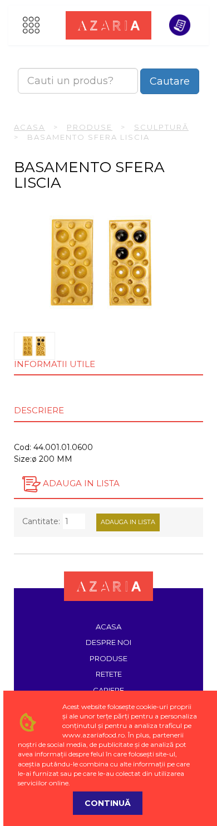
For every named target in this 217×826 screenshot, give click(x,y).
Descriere (39, 410)
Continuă (108, 803)
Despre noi (108, 642)
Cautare (170, 81)
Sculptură (161, 127)
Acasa (29, 127)
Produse (89, 127)
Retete (109, 673)
